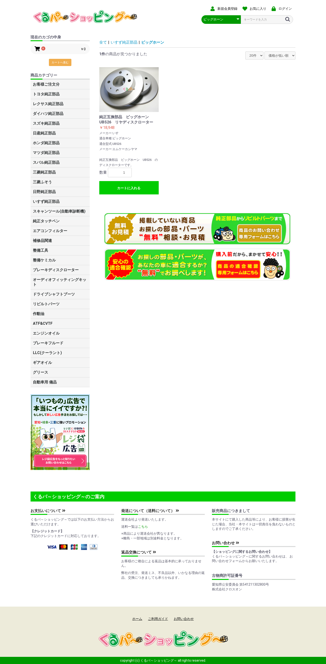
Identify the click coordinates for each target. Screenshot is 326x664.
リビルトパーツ (46, 304)
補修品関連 (42, 240)
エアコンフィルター (50, 230)
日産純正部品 (44, 133)
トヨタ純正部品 (46, 94)
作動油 (38, 313)
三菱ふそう (42, 182)
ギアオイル (42, 362)
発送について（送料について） (148, 510)
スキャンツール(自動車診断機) (59, 211)
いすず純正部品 (46, 201)
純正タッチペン (46, 221)
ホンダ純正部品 (46, 143)
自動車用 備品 (45, 382)
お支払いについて (46, 510)
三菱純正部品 (44, 172)
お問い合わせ (224, 543)
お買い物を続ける (148, 337)
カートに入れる (129, 188)
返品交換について (137, 552)
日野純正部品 (44, 191)
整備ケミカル (44, 260)
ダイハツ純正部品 (48, 113)
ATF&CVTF (43, 323)
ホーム (137, 619)
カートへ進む (60, 62)
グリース (40, 372)
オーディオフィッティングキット (59, 282)
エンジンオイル (46, 333)
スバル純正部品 (46, 162)
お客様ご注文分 (46, 84)
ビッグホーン (152, 42)
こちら (143, 526)
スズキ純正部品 (46, 123)
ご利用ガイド (158, 619)
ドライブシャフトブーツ (54, 294)
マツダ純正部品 (46, 152)
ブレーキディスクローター (56, 270)
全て (103, 42)
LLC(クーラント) (47, 352)
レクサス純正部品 (48, 103)
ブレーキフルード (48, 343)
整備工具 (40, 250)
